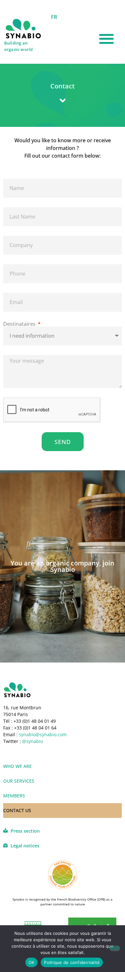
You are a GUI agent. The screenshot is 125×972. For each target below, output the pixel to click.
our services (18, 781)
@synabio (32, 741)
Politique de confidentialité (72, 962)
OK (32, 962)
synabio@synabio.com (42, 734)
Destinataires (20, 323)
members (14, 796)
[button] (107, 39)
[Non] (114, 948)
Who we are (17, 766)
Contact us (17, 810)
